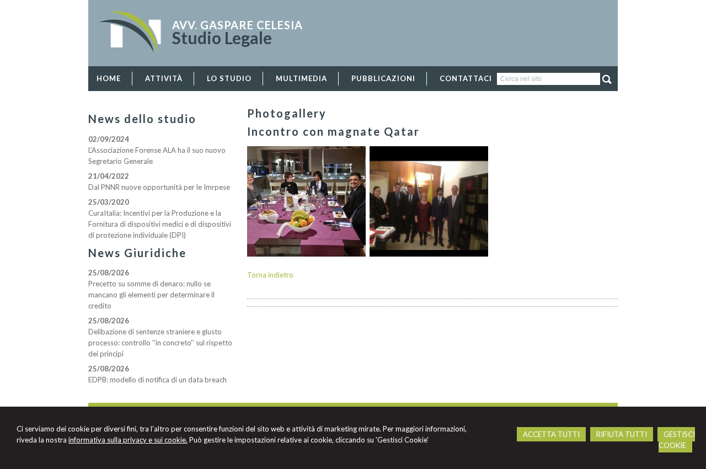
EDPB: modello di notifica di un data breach (157, 379)
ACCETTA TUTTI (551, 434)
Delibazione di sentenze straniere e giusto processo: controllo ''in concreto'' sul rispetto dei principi (160, 342)
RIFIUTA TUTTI (621, 434)
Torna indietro (270, 274)
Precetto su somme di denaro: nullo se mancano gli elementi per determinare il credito (151, 294)
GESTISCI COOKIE (677, 440)
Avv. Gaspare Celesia (237, 24)
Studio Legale (222, 37)
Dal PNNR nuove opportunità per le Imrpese (159, 187)
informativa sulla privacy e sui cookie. (128, 439)
